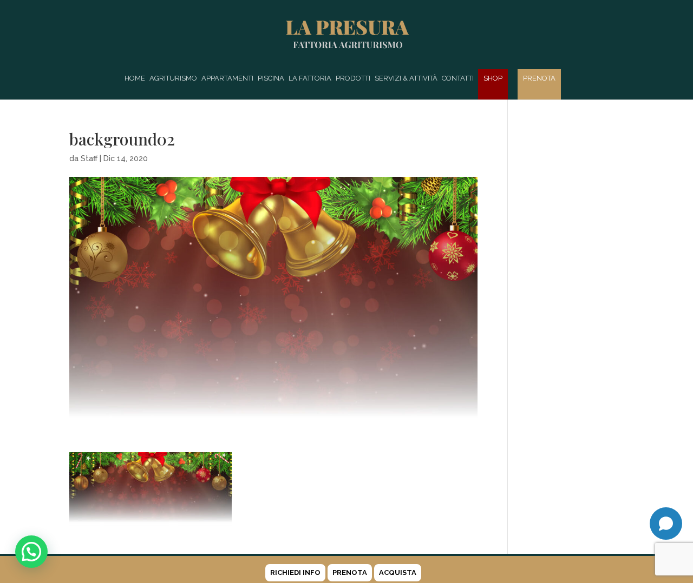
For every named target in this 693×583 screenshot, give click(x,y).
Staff (89, 158)
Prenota (539, 78)
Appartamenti (227, 78)
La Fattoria (310, 78)
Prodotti (353, 78)
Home (135, 78)
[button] (31, 551)
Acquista (397, 572)
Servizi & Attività (406, 78)
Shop (492, 78)
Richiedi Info (295, 572)
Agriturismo (173, 78)
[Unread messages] (666, 523)
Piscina (271, 78)
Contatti (458, 78)
